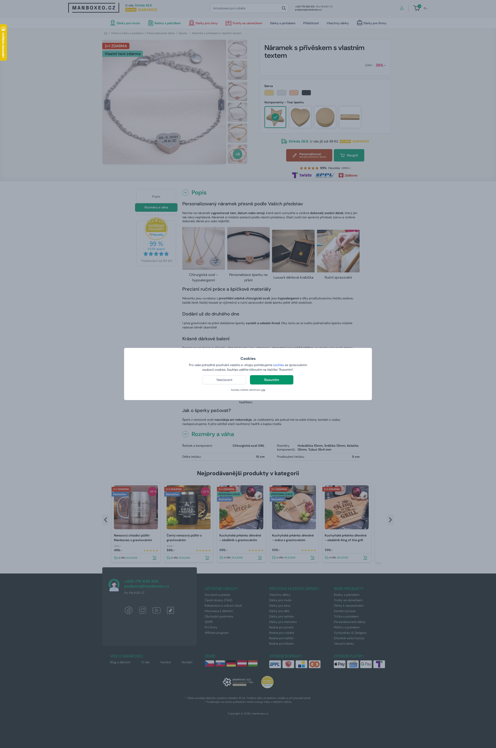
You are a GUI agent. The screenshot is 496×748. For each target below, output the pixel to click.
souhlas (278, 365)
